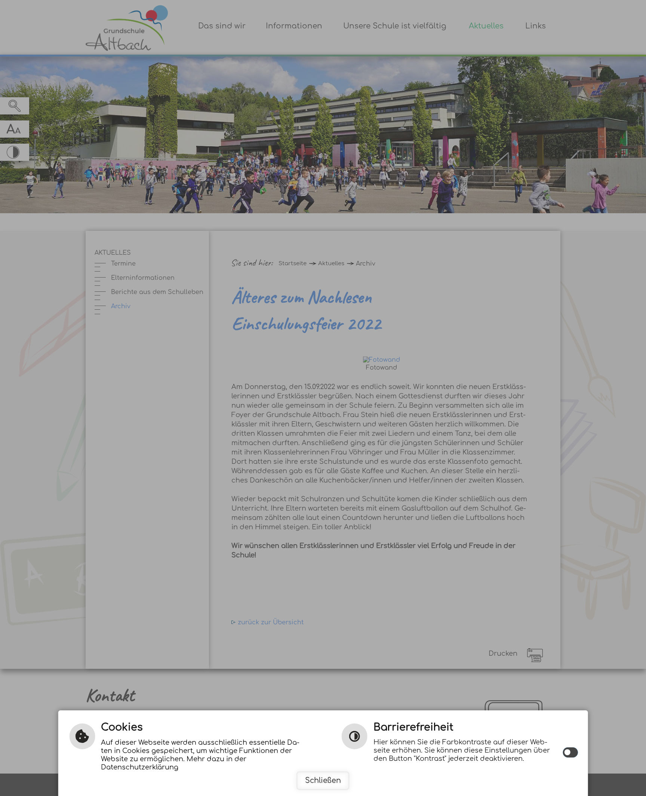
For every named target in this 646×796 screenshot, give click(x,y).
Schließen (323, 780)
